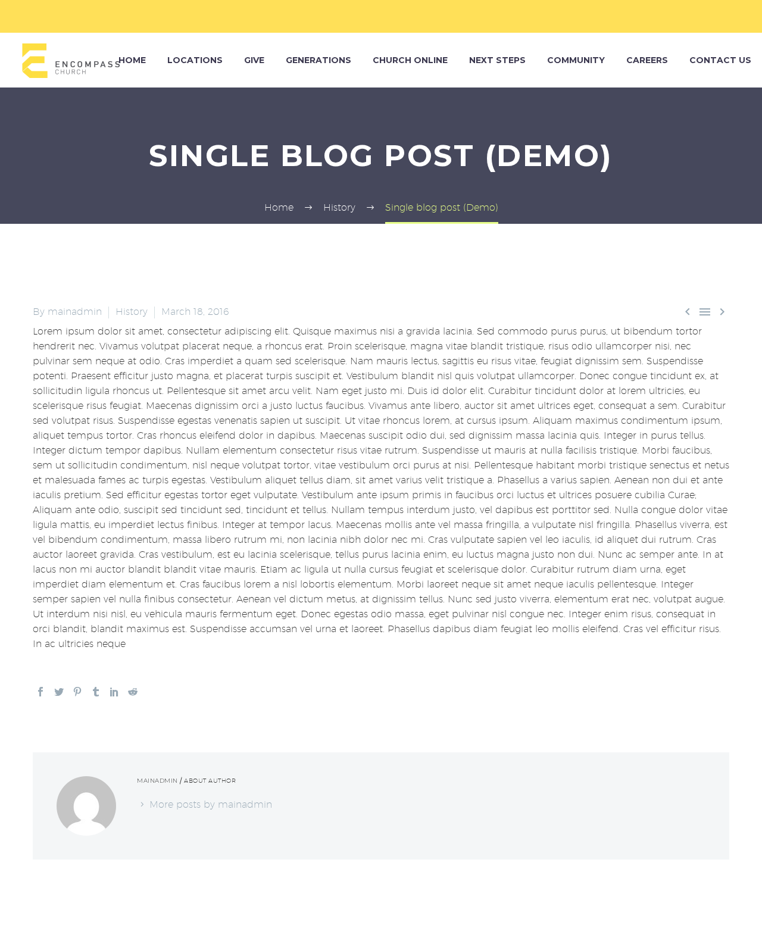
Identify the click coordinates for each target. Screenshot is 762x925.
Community (576, 60)
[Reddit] (133, 691)
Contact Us (720, 60)
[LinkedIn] (114, 691)
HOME (132, 60)
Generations (318, 60)
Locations (195, 60)
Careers (647, 60)
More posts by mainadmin (210, 804)
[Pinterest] (77, 691)
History (131, 311)
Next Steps (497, 60)
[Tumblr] (96, 691)
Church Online (410, 60)
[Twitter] (59, 691)
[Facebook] (40, 691)
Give (254, 60)
